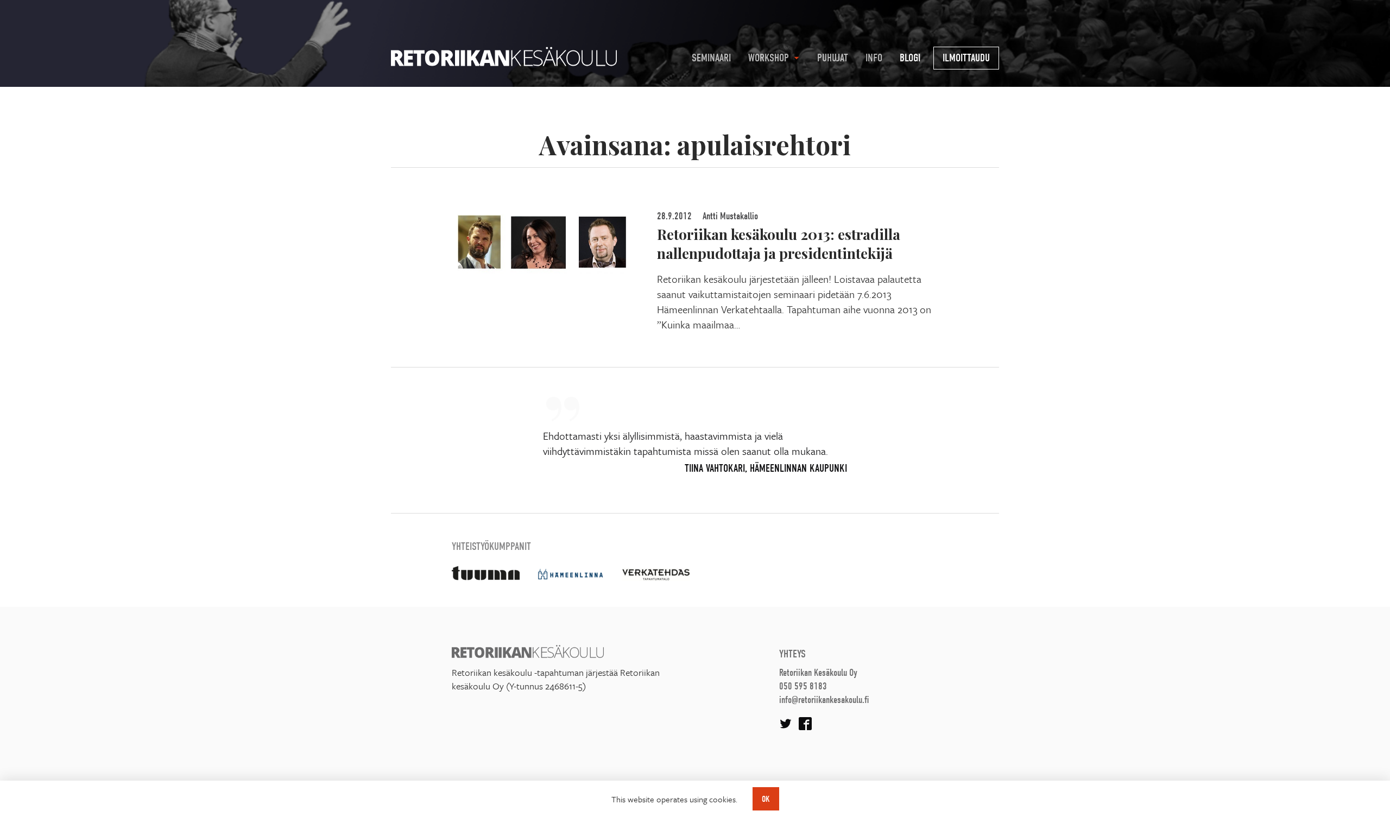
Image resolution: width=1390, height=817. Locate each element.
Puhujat (832, 58)
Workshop (768, 58)
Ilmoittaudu (966, 58)
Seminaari (711, 58)
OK (766, 799)
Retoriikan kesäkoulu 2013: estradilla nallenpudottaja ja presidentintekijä (778, 243)
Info (873, 58)
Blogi (910, 58)
